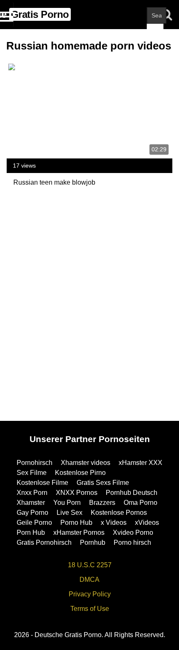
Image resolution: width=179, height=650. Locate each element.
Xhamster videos (85, 462)
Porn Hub (31, 532)
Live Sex (69, 512)
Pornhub (92, 542)
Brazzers (102, 502)
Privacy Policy (90, 594)
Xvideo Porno (133, 532)
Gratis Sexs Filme (103, 482)
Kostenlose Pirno (80, 472)
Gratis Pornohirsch (44, 542)
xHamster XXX (140, 462)
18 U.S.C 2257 (90, 564)
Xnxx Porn (32, 492)
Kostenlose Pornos (119, 512)
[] (155, 32)
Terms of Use (89, 608)
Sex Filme (32, 472)
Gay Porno (32, 512)
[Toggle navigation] (7, 14)
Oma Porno (140, 502)
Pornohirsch (34, 462)
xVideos (147, 522)
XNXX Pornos (76, 492)
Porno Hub (76, 522)
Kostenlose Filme (42, 482)
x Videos (114, 522)
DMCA (89, 579)
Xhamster (31, 502)
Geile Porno (34, 522)
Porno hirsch (132, 542)
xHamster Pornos (78, 532)
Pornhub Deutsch (131, 492)
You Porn (67, 502)
